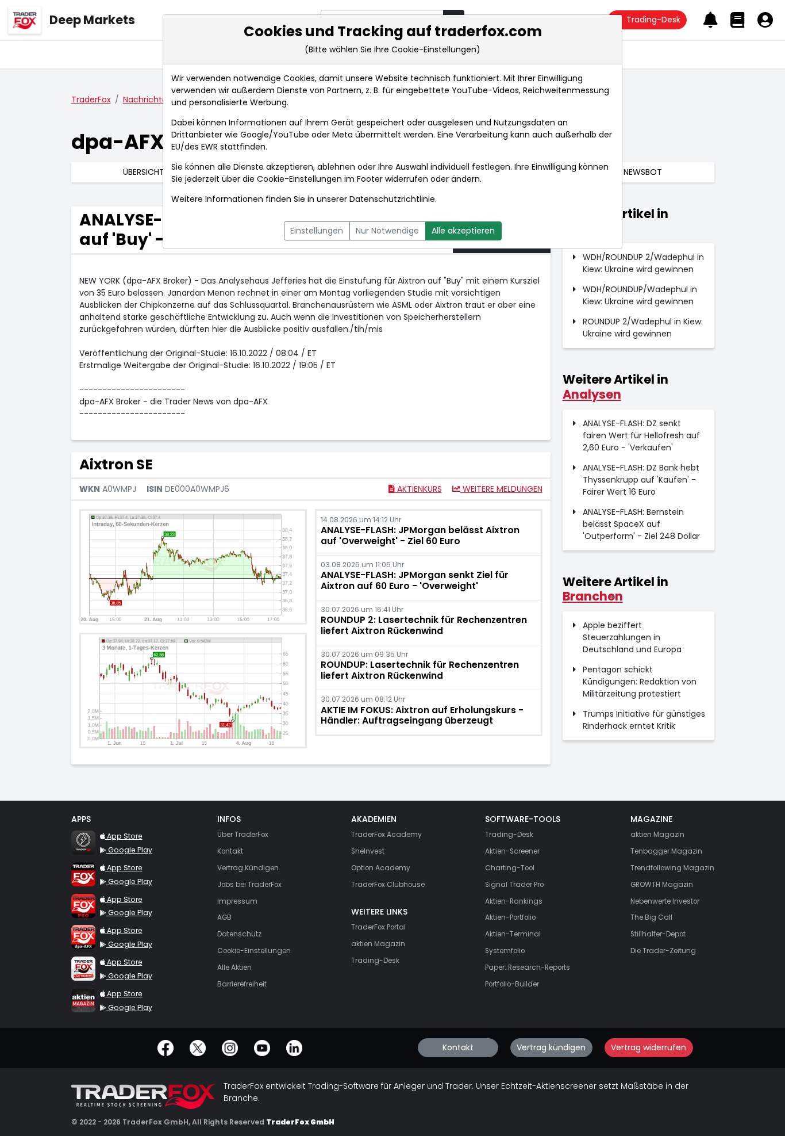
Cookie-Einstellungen (299, 179)
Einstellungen (316, 230)
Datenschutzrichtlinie (392, 199)
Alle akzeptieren (463, 230)
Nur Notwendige (387, 230)
